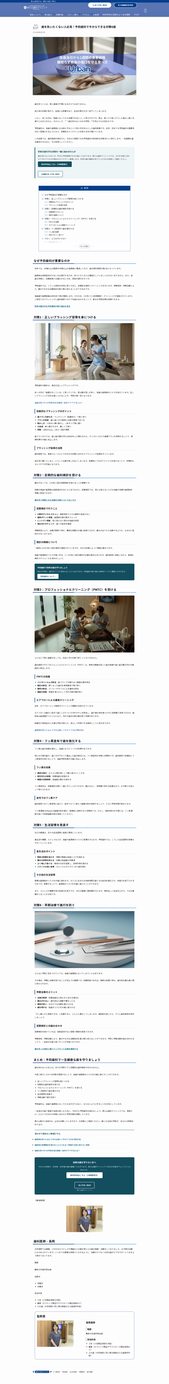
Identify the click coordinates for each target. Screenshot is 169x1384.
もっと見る (84, 246)
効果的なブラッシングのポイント (61, 202)
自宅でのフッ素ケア (56, 235)
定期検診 (82, 1372)
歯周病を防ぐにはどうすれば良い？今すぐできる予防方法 (59, 730)
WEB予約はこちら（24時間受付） (55, 164)
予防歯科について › (48, 576)
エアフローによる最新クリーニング (62, 225)
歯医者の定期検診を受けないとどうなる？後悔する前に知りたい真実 (62, 1145)
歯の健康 (90, 1372)
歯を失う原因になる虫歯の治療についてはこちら (55, 500)
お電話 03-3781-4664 (50, 174)
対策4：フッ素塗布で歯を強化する (59, 228)
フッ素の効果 (54, 232)
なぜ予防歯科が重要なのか (56, 194)
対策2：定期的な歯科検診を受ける (59, 208)
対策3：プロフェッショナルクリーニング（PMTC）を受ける (70, 218)
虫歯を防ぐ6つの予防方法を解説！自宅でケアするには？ (59, 402)
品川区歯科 (73, 1372)
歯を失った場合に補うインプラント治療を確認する (56, 1048)
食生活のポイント (55, 242)
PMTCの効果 (54, 222)
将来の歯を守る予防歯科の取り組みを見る (52, 306)
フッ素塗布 (56, 1372)
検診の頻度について (56, 215)
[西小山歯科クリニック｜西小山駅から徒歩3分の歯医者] (50, 7)
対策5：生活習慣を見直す (56, 238)
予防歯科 (65, 1372)
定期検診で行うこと (56, 212)
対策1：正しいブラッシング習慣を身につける (64, 198)
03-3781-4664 (84, 1185)
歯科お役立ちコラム (42, 1372)
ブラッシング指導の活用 (58, 205)
